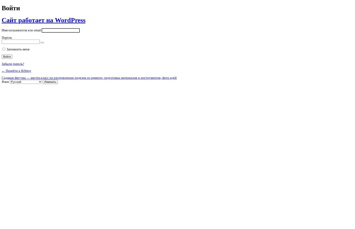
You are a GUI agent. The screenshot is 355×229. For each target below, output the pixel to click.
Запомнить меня (18, 49)
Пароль (7, 37)
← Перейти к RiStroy (16, 71)
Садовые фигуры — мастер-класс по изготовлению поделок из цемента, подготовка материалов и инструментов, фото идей (89, 78)
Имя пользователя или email (21, 30)
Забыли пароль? (13, 64)
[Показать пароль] (42, 42)
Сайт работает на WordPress (43, 20)
